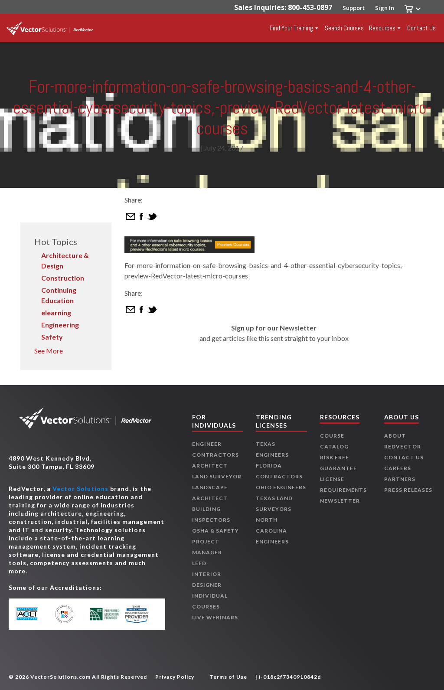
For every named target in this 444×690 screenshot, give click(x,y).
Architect (210, 465)
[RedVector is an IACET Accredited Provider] (33, 614)
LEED (199, 563)
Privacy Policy (174, 677)
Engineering (60, 324)
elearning (56, 312)
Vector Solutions (80, 488)
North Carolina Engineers (272, 531)
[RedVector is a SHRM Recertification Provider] (141, 614)
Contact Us (421, 28)
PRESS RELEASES (408, 490)
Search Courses (344, 28)
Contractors (215, 454)
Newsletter (340, 500)
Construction (62, 278)
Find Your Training (291, 28)
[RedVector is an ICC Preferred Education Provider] (105, 614)
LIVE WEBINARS (215, 617)
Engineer (207, 444)
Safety (52, 337)
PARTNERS (399, 479)
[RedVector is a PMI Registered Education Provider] (69, 614)
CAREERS (397, 468)
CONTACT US (404, 457)
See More (48, 351)
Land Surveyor (217, 476)
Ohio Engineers (281, 487)
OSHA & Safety (215, 530)
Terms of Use (228, 677)
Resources (382, 28)
